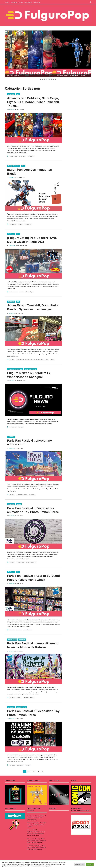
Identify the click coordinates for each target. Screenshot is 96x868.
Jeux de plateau (12, 639)
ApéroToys (37, 2)
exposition (28, 224)
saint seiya (31, 156)
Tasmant (11, 177)
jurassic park (28, 630)
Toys (18, 94)
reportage (22, 156)
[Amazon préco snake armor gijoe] (28, 53)
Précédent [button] (7, 53)
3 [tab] (44, 79)
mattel (21, 292)
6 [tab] (51, 79)
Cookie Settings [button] (79, 864)
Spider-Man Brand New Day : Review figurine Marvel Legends (36, 817)
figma (52, 359)
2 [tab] (42, 79)
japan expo (13, 156)
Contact (20, 2)
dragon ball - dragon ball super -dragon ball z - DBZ (32, 359)
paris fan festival (22, 494)
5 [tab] (49, 79)
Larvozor (12, 245)
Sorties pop (11, 94)
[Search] (90, 2)
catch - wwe (13, 292)
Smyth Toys (29, 292)
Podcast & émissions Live (15, 369)
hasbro (12, 494)
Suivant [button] (88, 53)
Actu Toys (13, 224)
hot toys (20, 427)
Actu (9, 165)
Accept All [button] (90, 864)
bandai (20, 224)
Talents (19, 504)
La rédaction (28, 2)
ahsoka (12, 630)
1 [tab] (40, 79)
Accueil (7, 2)
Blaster (11, 109)
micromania (20, 562)
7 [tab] (53, 79)
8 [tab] (55, 79)
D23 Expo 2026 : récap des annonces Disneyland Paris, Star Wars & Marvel (36, 840)
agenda (12, 697)
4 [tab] (46, 79)
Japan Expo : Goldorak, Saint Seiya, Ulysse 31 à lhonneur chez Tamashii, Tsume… (33, 102)
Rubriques (14, 2)
